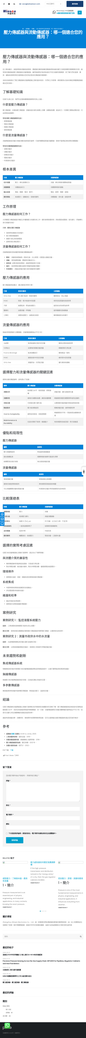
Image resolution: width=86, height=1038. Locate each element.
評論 (8, 781)
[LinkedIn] (14, 4)
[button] (40, 911)
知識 (4, 1006)
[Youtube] (9, 4)
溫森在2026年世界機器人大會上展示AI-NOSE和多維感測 (22, 955)
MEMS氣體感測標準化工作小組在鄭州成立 (17, 976)
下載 (11, 750)
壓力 (7, 1009)
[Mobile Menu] (80, 12)
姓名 (8, 805)
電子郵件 (9, 815)
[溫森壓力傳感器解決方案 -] (9, 12)
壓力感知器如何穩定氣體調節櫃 (42, 863)
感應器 (8, 1013)
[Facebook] (4, 4)
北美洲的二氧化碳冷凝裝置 (12, 970)
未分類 (5, 1016)
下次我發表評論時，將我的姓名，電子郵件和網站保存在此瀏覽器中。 (33, 833)
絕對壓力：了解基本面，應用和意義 (15, 879)
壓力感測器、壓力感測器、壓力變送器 (16, 982)
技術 (12, 734)
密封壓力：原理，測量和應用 (70, 878)
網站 (7, 824)
